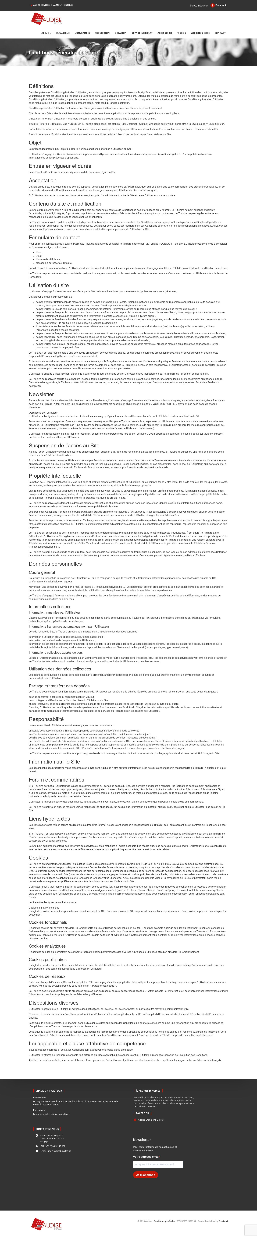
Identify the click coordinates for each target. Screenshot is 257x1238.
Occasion (121, 32)
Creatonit (223, 1221)
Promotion (102, 32)
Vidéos (181, 32)
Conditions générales (164, 1221)
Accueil (46, 32)
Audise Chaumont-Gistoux (151, 1119)
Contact (220, 32)
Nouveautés (82, 32)
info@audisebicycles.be (59, 1150)
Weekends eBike (200, 32)
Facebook (220, 5)
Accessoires (165, 32)
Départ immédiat (142, 32)
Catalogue (63, 32)
